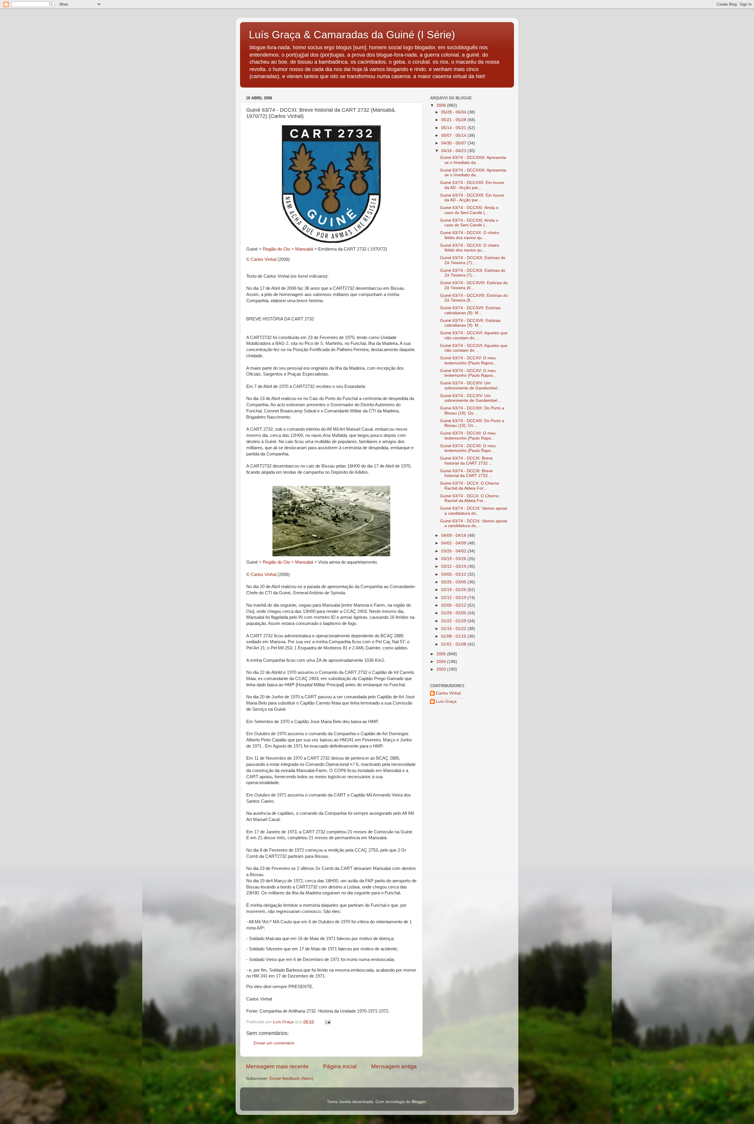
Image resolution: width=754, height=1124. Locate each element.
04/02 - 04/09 (454, 543)
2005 (441, 654)
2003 (441, 669)
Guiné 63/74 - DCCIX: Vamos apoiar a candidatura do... (473, 510)
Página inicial (340, 1066)
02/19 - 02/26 (454, 589)
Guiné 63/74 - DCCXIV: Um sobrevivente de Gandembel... (470, 385)
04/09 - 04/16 (454, 535)
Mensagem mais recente (277, 1066)
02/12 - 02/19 (454, 597)
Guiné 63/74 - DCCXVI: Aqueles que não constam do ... (473, 335)
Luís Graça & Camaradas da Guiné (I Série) (352, 35)
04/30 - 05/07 (454, 143)
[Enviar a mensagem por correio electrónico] (327, 1022)
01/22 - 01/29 (454, 621)
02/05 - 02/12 (454, 605)
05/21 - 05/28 (454, 120)
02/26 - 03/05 (454, 582)
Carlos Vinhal (263, 259)
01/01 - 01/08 (454, 644)
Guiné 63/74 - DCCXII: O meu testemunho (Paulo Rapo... (468, 435)
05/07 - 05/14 (454, 135)
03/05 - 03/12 (454, 574)
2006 (441, 105)
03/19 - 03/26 (454, 559)
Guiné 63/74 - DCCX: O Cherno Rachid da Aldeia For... (469, 485)
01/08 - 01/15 (454, 636)
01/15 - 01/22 (454, 628)
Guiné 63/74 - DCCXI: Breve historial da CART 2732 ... (466, 460)
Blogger (419, 1102)
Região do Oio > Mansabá (288, 249)
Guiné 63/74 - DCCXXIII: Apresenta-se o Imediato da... (473, 159)
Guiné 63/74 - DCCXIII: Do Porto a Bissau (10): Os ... (472, 410)
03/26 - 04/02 (454, 551)
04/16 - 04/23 (454, 151)
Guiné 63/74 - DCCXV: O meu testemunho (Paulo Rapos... (468, 360)
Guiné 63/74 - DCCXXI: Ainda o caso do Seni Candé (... (469, 210)
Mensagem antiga (394, 1066)
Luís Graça (446, 701)
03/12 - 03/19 (454, 566)
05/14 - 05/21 (454, 128)
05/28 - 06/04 (454, 112)
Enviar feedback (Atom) (291, 1078)
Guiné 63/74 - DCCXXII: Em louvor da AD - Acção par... (472, 185)
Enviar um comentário (274, 1043)
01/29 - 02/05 (454, 613)
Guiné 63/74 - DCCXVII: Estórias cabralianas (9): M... (470, 310)
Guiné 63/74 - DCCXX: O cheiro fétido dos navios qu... (469, 235)
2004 (441, 661)
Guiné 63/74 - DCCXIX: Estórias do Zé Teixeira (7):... (472, 260)
